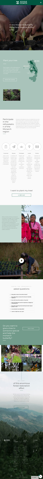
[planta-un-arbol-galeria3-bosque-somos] (31, 351)
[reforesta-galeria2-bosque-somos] (31, 369)
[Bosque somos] (21, 2)
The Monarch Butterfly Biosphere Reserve (26, 455)
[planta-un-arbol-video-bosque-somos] (31, 360)
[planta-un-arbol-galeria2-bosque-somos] (11, 351)
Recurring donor (25, 463)
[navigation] (35, 477)
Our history (25, 446)
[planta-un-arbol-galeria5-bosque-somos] (11, 361)
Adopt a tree (25, 457)
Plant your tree (25, 459)
